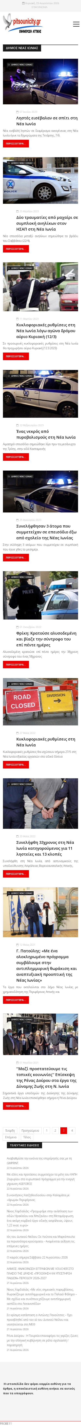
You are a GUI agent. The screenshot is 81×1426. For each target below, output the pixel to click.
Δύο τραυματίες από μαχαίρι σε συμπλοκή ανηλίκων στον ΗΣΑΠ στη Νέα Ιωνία (47, 223)
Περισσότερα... (16, 143)
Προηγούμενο (30, 1130)
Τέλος (27, 1137)
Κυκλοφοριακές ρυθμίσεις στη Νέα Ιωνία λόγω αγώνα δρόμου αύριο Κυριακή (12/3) (45, 330)
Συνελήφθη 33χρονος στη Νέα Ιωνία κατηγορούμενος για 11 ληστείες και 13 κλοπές (45, 848)
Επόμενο (11, 1137)
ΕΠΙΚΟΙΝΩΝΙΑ (39, 7)
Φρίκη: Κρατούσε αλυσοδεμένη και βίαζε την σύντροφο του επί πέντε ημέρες (46, 639)
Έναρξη (10, 1130)
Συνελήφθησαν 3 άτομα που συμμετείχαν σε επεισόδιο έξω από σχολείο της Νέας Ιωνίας (46, 531)
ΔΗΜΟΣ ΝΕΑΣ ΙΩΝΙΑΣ (22, 64)
